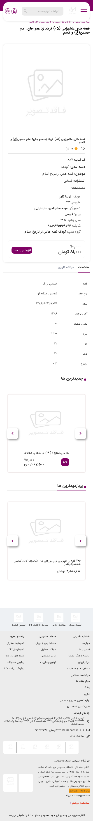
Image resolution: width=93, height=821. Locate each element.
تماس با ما (84, 649)
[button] (12, 433)
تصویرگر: (75, 208)
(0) (67, 149)
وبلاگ (87, 687)
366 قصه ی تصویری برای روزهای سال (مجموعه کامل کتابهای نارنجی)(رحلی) (47, 562)
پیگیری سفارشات (15, 662)
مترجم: (76, 202)
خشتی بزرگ (49, 283)
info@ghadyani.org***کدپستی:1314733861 (59, 730)
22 (55, 343)
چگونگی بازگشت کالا (13, 668)
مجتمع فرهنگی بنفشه (79, 656)
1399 (54, 313)
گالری (87, 694)
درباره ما (86, 643)
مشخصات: (78, 188)
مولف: (76, 196)
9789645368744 (46, 303)
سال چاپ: (74, 220)
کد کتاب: (79, 160)
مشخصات (84, 267)
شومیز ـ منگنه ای (47, 293)
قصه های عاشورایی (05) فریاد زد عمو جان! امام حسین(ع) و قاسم (60, 22)
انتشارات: (79, 181)
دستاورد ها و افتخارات (78, 668)
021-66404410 (77, 736)
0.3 (55, 363)
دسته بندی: (77, 167)
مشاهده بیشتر (81, 803)
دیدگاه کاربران (66, 267)
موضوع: (79, 174)
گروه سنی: (74, 232)
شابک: (76, 226)
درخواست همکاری (80, 675)
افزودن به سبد (22, 250)
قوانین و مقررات (48, 662)
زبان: (77, 214)
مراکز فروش (84, 662)
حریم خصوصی (48, 656)
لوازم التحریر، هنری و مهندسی (75, 700)
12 (56, 323)
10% (65, 462)
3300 (54, 333)
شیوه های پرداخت (14, 656)
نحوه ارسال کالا (16, 649)
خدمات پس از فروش (45, 643)
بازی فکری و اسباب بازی (78, 707)
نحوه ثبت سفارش (15, 643)
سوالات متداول (48, 649)
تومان (63, 251)
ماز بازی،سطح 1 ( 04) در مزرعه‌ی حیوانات (46, 452)
